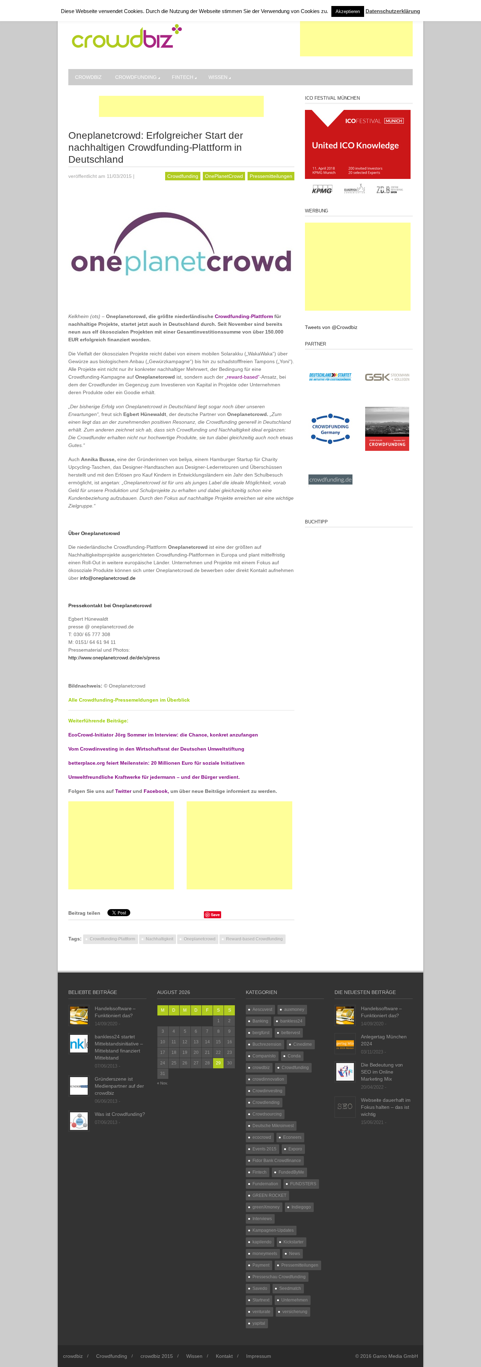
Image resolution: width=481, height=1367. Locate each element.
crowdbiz (88, 77)
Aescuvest (262, 1009)
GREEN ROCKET (269, 1195)
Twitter (123, 791)
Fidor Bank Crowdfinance (276, 1160)
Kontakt (224, 1356)
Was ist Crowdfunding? (120, 1114)
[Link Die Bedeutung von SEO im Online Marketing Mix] (345, 1071)
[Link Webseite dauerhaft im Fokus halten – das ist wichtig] (345, 1107)
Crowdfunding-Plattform (112, 939)
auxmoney (294, 1009)
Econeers (292, 1137)
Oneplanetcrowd (199, 939)
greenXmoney (266, 1207)
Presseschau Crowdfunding (279, 1276)
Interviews (262, 1218)
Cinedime (302, 1044)
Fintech (182, 77)
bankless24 (291, 1021)
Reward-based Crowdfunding (254, 939)
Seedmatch (290, 1288)
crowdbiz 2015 (156, 1356)
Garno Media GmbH (395, 1356)
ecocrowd (261, 1137)
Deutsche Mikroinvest (273, 1125)
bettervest (290, 1032)
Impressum (258, 1356)
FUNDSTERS (303, 1183)
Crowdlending (266, 1102)
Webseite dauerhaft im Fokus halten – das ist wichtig (386, 1107)
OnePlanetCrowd (224, 176)
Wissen (217, 77)
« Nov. (162, 1083)
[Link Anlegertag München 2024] (345, 1043)
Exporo (295, 1149)
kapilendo (261, 1241)
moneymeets (264, 1253)
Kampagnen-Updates (273, 1230)
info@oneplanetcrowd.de (108, 578)
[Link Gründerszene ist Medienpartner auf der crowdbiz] (78, 1085)
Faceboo (156, 791)
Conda (294, 1056)
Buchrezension (266, 1044)
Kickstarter (293, 1241)
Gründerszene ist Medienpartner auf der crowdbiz (119, 1086)
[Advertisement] (356, 38)
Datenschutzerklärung (393, 11)
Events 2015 (264, 1149)
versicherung (294, 1311)
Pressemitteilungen (271, 176)
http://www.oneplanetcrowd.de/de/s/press (114, 657)
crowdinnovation (268, 1079)
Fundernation (265, 1183)
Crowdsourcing (267, 1114)
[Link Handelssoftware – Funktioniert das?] (78, 1015)
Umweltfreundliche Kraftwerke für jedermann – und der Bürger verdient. (154, 777)
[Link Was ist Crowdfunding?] (78, 1121)
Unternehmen (294, 1300)
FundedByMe (291, 1172)
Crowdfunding (136, 77)
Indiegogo (301, 1207)
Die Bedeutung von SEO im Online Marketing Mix (382, 1072)
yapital (258, 1323)
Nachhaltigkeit (159, 939)
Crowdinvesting (267, 1090)
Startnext (260, 1300)
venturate (261, 1311)
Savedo (259, 1288)
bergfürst (260, 1032)
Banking (260, 1021)
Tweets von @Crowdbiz (331, 327)
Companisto (264, 1056)
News (294, 1253)
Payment (260, 1265)
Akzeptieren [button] (348, 11)
